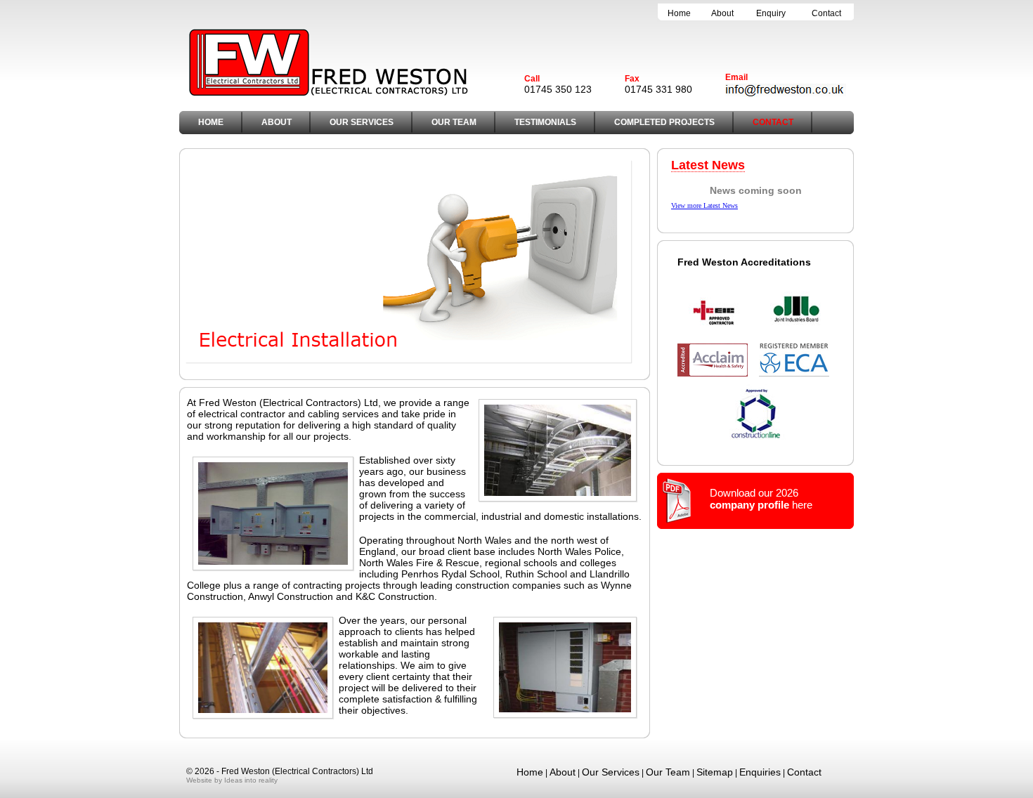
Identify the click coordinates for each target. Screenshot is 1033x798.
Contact (826, 13)
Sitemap (714, 772)
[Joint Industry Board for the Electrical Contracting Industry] (796, 334)
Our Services (362, 122)
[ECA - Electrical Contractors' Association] (794, 374)
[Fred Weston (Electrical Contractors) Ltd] (328, 94)
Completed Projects (664, 122)
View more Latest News (704, 205)
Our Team (453, 122)
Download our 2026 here (761, 499)
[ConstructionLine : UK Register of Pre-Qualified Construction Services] (755, 439)
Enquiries (760, 772)
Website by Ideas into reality (232, 780)
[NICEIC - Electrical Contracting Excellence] (714, 334)
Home (679, 13)
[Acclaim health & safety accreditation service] (712, 374)
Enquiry (771, 13)
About (722, 13)
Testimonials (545, 122)
